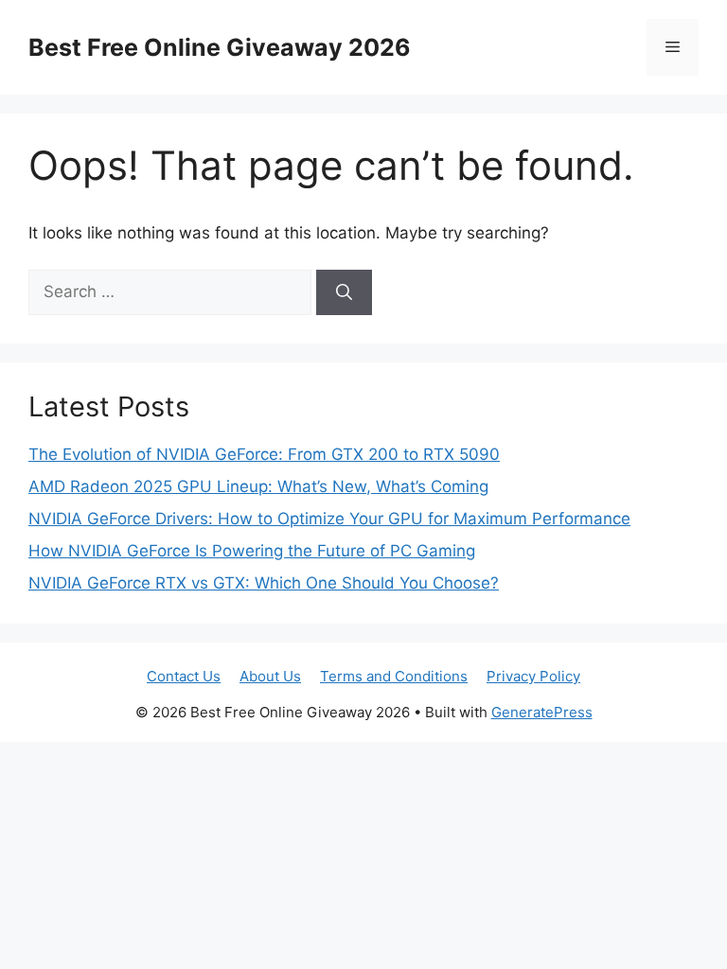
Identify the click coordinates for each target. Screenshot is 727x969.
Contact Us (184, 676)
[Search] (344, 292)
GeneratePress (542, 712)
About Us (270, 676)
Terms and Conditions (394, 676)
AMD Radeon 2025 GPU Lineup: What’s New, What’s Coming (258, 486)
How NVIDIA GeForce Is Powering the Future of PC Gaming (251, 550)
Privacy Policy (533, 676)
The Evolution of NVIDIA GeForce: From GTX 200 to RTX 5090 (264, 454)
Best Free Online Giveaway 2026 (219, 47)
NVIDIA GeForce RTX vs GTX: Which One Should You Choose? (263, 582)
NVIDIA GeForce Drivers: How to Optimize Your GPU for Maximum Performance (329, 518)
